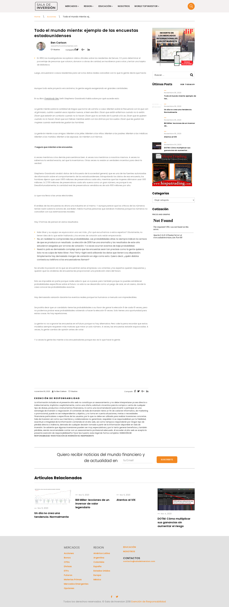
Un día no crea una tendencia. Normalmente (51, 515)
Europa (97, 575)
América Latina (101, 553)
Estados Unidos (101, 570)
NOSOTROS (124, 6)
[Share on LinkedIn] (87, 50)
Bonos (67, 557)
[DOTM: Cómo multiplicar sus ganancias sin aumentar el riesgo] (176, 503)
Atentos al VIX (170, 137)
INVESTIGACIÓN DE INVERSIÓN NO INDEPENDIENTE (72, 435)
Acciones (51, 16)
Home (37, 16)
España (97, 566)
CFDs (67, 562)
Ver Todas (186, 84)
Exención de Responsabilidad (148, 601)
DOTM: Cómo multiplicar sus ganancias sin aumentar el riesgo (174, 522)
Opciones (69, 588)
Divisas (68, 566)
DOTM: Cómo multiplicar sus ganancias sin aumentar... (177, 149)
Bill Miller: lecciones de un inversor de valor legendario (92, 503)
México (97, 579)
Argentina (98, 557)
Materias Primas (73, 579)
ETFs (66, 570)
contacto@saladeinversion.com (139, 561)
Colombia (98, 562)
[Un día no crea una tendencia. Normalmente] (52, 496)
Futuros (68, 575)
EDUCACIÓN (104, 6)
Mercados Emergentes (76, 583)
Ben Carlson (58, 42)
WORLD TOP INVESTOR (145, 6)
